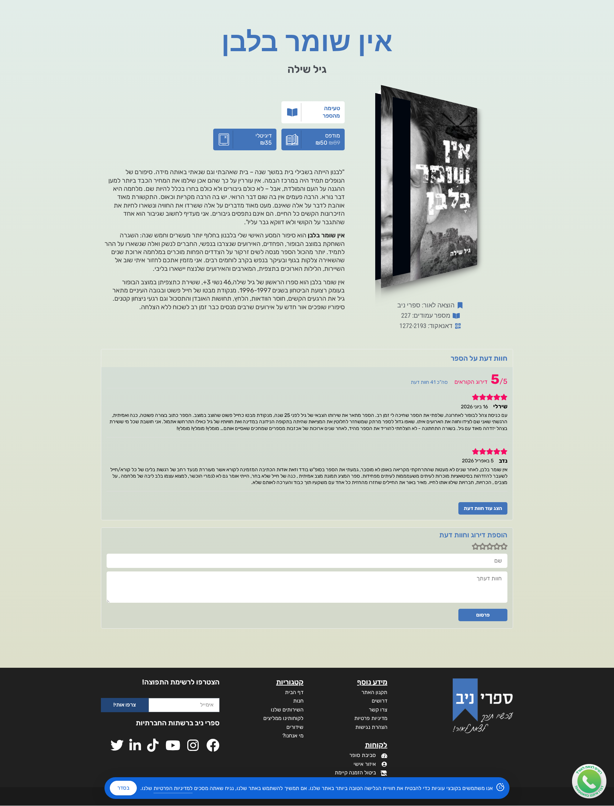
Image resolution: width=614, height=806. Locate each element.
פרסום (483, 615)
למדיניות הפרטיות (173, 788)
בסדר (123, 788)
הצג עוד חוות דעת (483, 508)
